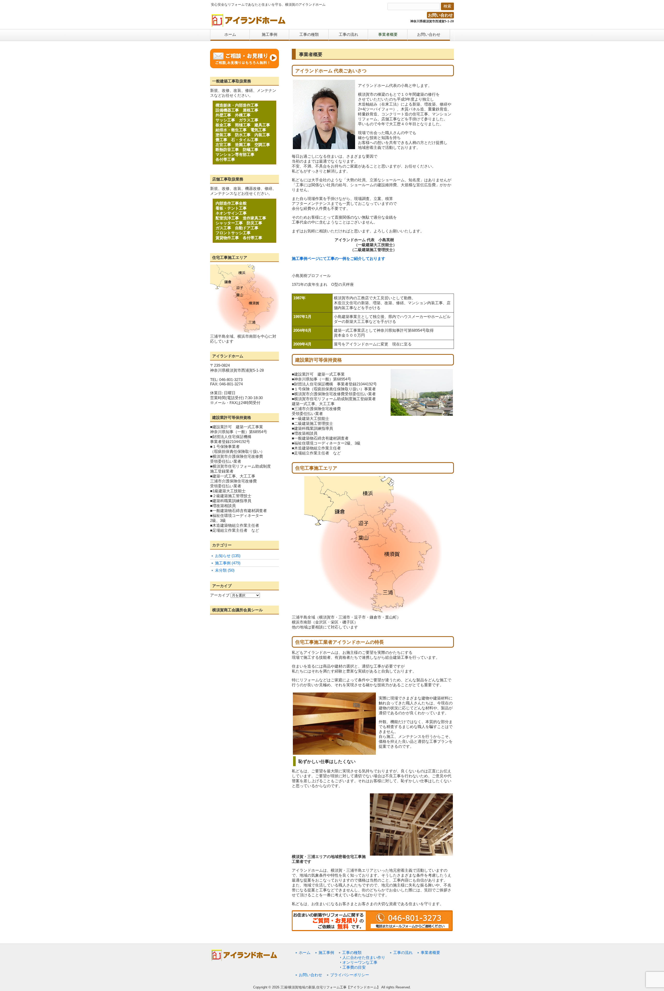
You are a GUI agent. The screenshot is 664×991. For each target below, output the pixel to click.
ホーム (304, 952)
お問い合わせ (440, 15)
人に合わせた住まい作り (363, 957)
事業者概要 (430, 952)
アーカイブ (220, 595)
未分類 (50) (224, 570)
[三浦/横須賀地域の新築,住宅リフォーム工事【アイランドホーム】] (248, 25)
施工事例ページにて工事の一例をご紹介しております (338, 258)
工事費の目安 (354, 967)
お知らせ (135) (227, 555)
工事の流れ (403, 952)
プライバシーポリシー (349, 975)
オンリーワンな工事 (359, 962)
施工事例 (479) (227, 563)
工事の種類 (352, 952)
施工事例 (326, 952)
